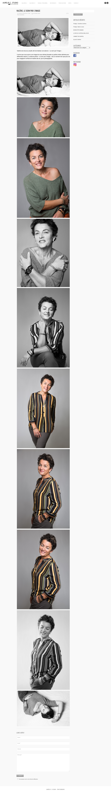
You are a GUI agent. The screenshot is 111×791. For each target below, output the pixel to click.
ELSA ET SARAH (77, 39)
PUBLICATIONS (62, 3)
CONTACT (76, 3)
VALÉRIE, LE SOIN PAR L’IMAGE (28, 10)
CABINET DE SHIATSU (78, 36)
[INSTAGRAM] (75, 66)
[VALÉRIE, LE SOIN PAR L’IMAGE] (43, 47)
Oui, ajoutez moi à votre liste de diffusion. (28, 779)
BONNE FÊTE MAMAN (78, 30)
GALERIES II (32, 3)
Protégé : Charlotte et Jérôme (79, 23)
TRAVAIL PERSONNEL (43, 3)
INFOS (69, 3)
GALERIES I (24, 3)
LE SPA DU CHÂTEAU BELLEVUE (81, 33)
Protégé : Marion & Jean (78, 26)
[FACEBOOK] (74, 56)
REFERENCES (53, 3)
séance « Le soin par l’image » (53, 51)
